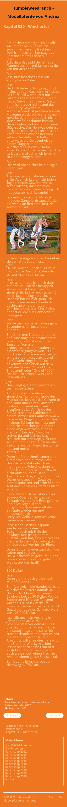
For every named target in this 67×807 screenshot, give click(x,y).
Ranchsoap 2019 (16, 773)
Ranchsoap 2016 (16, 763)
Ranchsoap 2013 (16, 754)
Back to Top (56, 797)
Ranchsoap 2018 (16, 770)
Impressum (12, 779)
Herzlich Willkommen (19, 745)
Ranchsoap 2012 (16, 751)
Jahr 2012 (25, 705)
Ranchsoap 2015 (16, 760)
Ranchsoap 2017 (16, 767)
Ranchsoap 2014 (16, 757)
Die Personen (14, 748)
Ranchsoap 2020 (16, 776)
